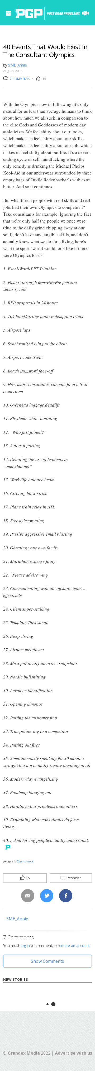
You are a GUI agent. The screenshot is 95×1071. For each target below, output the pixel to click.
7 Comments (19, 79)
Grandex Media (24, 1053)
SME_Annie (17, 65)
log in (25, 945)
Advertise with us (73, 1053)
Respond (73, 877)
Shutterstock (25, 861)
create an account (74, 945)
